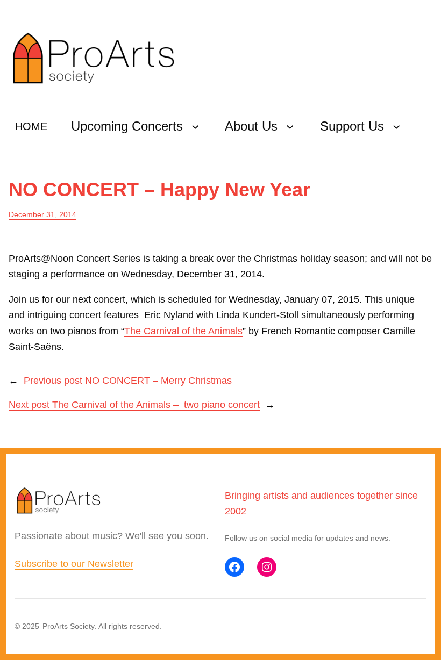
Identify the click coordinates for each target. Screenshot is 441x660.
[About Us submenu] (290, 126)
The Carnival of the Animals (183, 331)
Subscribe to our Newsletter (74, 563)
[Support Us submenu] (396, 126)
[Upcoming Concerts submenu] (195, 126)
